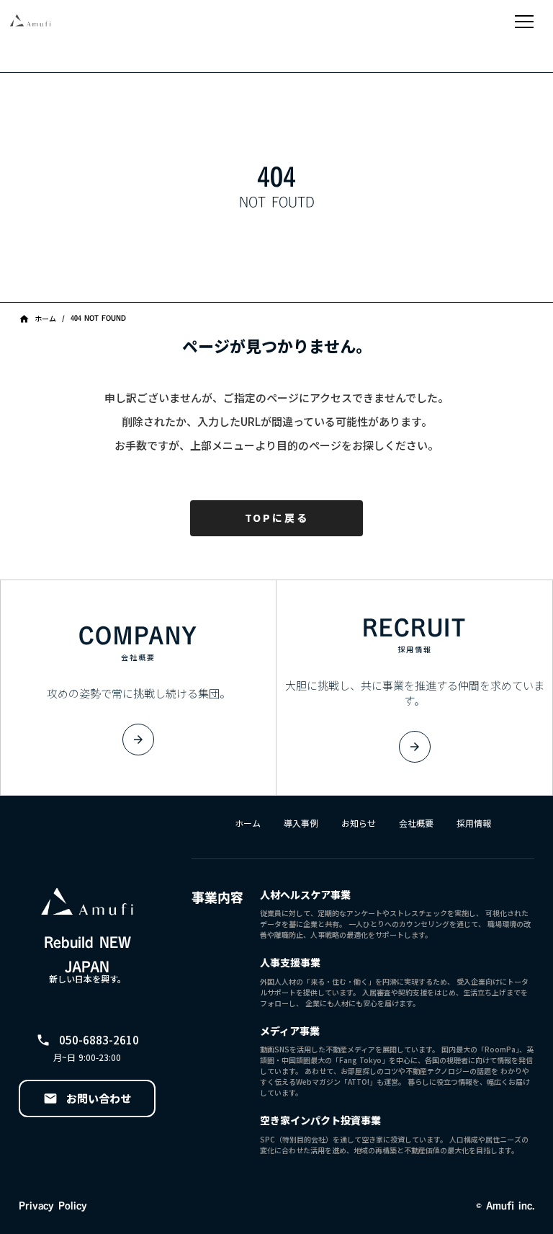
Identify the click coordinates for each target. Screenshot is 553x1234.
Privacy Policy (53, 1206)
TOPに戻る (277, 517)
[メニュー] (524, 21)
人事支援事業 (290, 962)
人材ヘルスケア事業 (305, 895)
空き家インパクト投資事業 (320, 1120)
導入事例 (301, 823)
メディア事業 (290, 1031)
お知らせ (358, 823)
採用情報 (474, 823)
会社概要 (416, 823)
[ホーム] (79, 21)
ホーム (248, 823)
